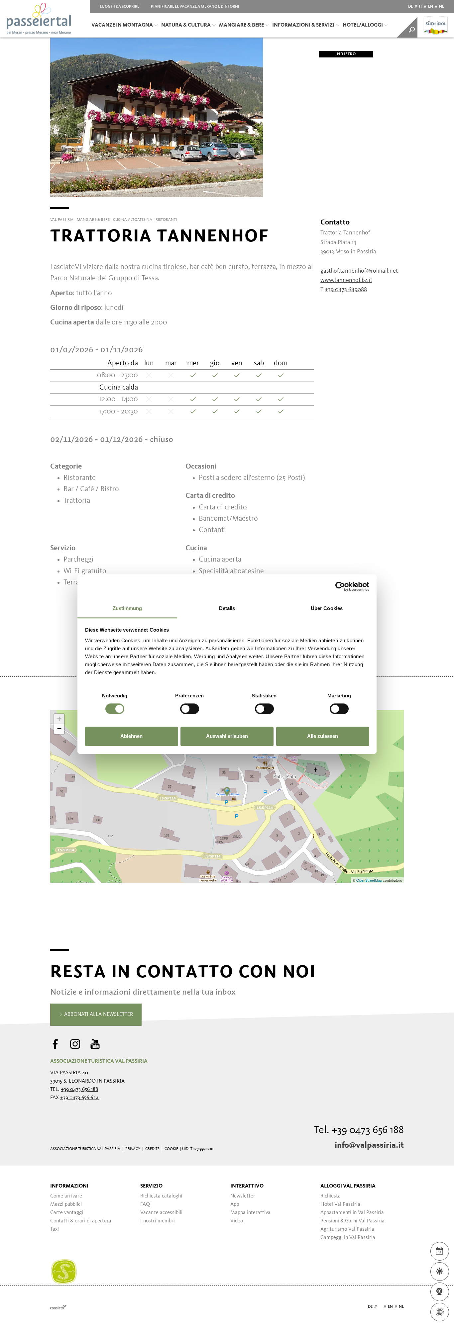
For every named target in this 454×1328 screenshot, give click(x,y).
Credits (152, 1149)
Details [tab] (227, 608)
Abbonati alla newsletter (98, 1014)
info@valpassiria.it (369, 1145)
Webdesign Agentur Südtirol (58, 1307)
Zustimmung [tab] (127, 608)
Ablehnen (131, 736)
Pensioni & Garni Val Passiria (352, 1221)
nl (441, 7)
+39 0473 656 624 (79, 1098)
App (234, 1204)
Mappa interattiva (250, 1212)
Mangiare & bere (241, 25)
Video (236, 1221)
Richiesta (330, 1196)
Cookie (171, 1149)
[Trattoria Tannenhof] (227, 791)
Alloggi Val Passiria (348, 1186)
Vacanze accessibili (161, 1212)
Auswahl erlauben (227, 736)
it (420, 7)
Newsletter (242, 1196)
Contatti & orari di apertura (80, 1221)
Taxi (54, 1229)
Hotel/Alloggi (363, 25)
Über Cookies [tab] (327, 608)
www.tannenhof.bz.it (346, 280)
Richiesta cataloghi (161, 1196)
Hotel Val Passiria (340, 1204)
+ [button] (59, 719)
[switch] (189, 708)
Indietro (345, 54)
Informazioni (69, 1186)
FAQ (145, 1204)
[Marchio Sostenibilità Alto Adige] (63, 1272)
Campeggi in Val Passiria (347, 1237)
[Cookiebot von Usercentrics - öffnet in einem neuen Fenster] (340, 586)
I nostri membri (157, 1221)
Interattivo (247, 1186)
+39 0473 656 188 (79, 1089)
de (410, 7)
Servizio (151, 1186)
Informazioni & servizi (303, 25)
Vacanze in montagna (122, 25)
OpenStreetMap (369, 880)
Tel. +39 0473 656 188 (359, 1130)
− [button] (59, 729)
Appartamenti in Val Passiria (352, 1212)
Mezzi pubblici (66, 1204)
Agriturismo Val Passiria (347, 1229)
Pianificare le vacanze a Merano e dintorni (195, 7)
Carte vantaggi (66, 1212)
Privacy (132, 1149)
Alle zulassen (322, 736)
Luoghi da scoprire (119, 7)
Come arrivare (66, 1196)
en (430, 7)
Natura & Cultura (186, 25)
